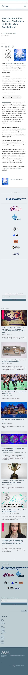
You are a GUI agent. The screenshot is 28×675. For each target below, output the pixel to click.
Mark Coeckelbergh (6, 102)
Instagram (4, 170)
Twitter (18, 168)
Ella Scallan (4, 545)
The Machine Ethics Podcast (9, 33)
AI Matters (4, 452)
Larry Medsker (9, 452)
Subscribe (14, 299)
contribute (19, 1)
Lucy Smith (4, 334)
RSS (1, 633)
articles (2, 620)
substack (2, 636)
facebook (3, 638)
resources (11, 1)
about (7, 1)
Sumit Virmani (17, 452)
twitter (2, 640)
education (3, 623)
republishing (24, 1)
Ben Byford (9, 63)
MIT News (4, 363)
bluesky (2, 641)
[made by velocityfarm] (17, 665)
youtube (2, 643)
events (15, 1)
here (7, 168)
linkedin (2, 637)
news (2, 619)
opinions (2, 622)
